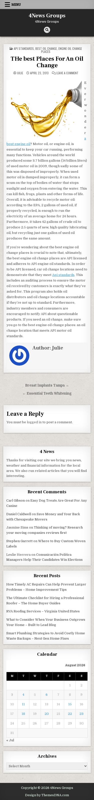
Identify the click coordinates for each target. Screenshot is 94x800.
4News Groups (47, 15)
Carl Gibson (15, 500)
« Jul (10, 740)
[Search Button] (47, 30)
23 (81, 714)
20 (47, 714)
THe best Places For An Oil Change (47, 62)
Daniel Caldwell (18, 514)
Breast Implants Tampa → (47, 385)
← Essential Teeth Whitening (47, 393)
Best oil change (46, 48)
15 (70, 704)
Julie (20, 73)
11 (23, 704)
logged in (34, 422)
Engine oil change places (61, 50)
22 (70, 714)
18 (23, 714)
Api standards (24, 48)
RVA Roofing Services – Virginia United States (43, 611)
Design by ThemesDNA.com (47, 795)
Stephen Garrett (19, 541)
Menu (16, 5)
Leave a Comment (67, 73)
